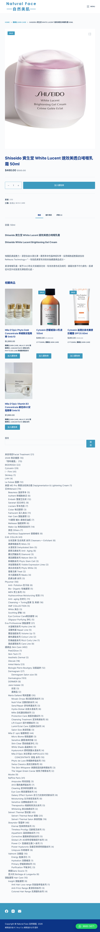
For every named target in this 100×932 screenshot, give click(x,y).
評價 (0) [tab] (59, 215)
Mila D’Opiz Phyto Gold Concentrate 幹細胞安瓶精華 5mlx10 (18, 333)
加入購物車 (59, 185)
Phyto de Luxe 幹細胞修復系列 (17, 351)
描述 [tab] (39, 215)
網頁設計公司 (29, 927)
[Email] (19, 911)
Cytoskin (40, 342)
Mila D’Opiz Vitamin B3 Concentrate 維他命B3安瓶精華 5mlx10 (17, 407)
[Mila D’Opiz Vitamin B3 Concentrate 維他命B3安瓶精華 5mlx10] (18, 380)
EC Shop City (19, 927)
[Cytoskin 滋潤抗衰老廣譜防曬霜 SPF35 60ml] (81, 307)
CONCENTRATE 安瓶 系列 (20, 348)
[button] (86, 926)
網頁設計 (8, 927)
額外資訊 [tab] (49, 215)
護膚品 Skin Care (17, 203)
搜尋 (7, 438)
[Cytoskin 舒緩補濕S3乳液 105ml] (50, 307)
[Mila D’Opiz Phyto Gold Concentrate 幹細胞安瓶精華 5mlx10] (18, 307)
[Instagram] (13, 911)
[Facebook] (6, 911)
